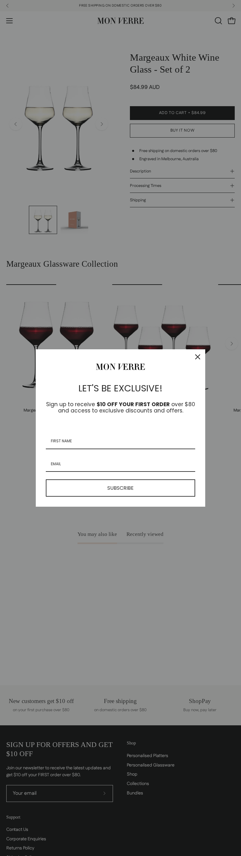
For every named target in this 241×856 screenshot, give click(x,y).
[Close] (197, 356)
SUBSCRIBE (120, 488)
